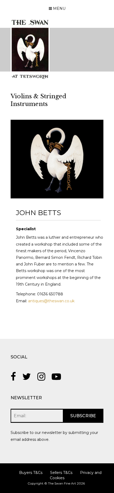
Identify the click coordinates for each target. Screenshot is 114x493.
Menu (58, 8)
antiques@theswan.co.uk (51, 301)
